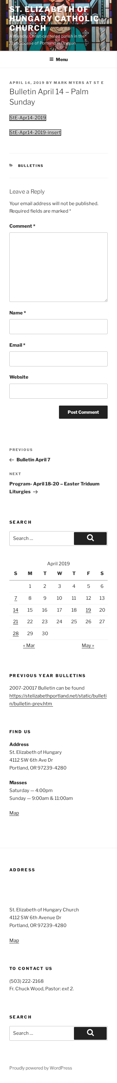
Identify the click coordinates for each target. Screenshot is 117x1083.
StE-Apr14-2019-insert (35, 132)
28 (16, 633)
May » (88, 645)
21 (15, 621)
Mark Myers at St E (79, 82)
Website (18, 377)
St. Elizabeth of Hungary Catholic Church (54, 19)
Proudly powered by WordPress (40, 1067)
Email (17, 345)
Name (17, 313)
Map (14, 813)
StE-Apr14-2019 (28, 118)
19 (88, 610)
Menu (62, 59)
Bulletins (31, 165)
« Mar (29, 645)
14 (15, 610)
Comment (22, 226)
